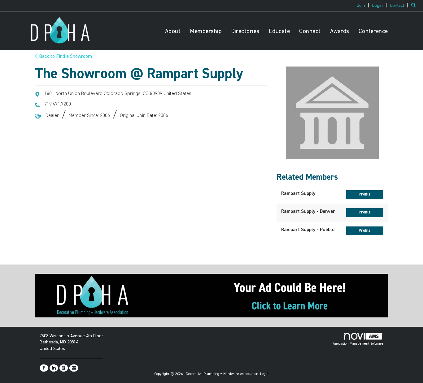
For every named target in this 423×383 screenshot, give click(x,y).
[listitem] (364, 5)
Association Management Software (358, 343)
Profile (365, 194)
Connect (310, 31)
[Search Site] (414, 5)
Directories (245, 31)
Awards (339, 31)
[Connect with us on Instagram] (63, 368)
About (173, 31)
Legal (264, 374)
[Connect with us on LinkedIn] (54, 368)
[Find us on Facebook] (44, 368)
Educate (279, 31)
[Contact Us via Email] (73, 368)
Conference (373, 31)
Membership (206, 31)
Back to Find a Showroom (65, 56)
